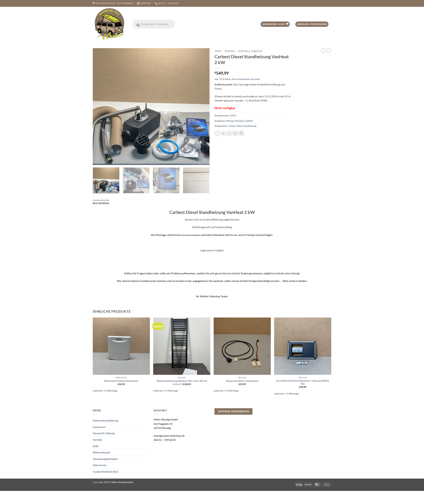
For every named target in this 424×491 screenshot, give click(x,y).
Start (217, 51)
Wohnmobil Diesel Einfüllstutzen (121, 380)
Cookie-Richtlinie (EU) (105, 471)
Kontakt (97, 439)
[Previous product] (328, 50)
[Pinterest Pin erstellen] (235, 133)
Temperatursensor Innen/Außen (242, 380)
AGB (95, 446)
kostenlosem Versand (248, 79)
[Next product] (323, 50)
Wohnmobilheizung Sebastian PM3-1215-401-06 (182, 380)
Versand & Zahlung (103, 433)
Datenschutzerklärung (105, 420)
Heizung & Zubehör (250, 51)
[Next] (203, 106)
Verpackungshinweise (105, 458)
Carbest (232, 126)
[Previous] (99, 106)
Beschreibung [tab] (101, 203)
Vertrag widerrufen (233, 411)
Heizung (229, 51)
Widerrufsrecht (101, 452)
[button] (275, 24)
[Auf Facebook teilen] (217, 133)
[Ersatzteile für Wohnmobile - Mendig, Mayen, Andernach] (110, 24)
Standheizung (250, 126)
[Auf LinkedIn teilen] (241, 133)
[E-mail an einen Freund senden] (229, 133)
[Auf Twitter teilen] (223, 133)
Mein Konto (99, 465)
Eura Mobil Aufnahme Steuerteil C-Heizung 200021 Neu (302, 382)
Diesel (240, 126)
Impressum (99, 426)
